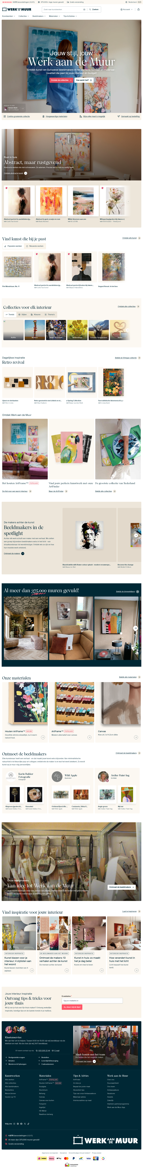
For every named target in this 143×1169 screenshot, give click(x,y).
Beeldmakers (38, 16)
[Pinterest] (18, 1124)
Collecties (23, 16)
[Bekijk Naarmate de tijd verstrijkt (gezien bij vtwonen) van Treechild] (33, 625)
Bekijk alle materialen (128, 677)
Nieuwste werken (36, 246)
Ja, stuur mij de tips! (72, 1007)
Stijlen (24, 314)
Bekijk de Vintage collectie (126, 358)
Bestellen (45, 1057)
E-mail (57, 1051)
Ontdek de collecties (59, 80)
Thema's (51, 314)
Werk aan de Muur (117, 1075)
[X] (25, 1124)
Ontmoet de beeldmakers (126, 753)
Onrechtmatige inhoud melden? (79, 1153)
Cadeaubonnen (47, 1064)
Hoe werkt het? (82, 80)
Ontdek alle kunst (129, 238)
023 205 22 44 (44, 1051)
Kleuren (37, 314)
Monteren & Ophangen (17, 1064)
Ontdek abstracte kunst (13, 173)
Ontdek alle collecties (127, 306)
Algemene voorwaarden (50, 1153)
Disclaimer (63, 1153)
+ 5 (22, 109)
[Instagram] (14, 1124)
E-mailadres (67, 996)
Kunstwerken (7, 16)
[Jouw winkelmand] (138, 9)
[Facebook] (21, 1124)
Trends (11, 314)
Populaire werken (15, 246)
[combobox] (62, 9)
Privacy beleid (96, 1153)
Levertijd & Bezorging (49, 1061)
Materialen (53, 16)
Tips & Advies (69, 16)
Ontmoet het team (83, 1061)
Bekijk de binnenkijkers (125, 591)
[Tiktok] (28, 1124)
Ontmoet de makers (12, 553)
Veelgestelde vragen (16, 1057)
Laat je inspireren (129, 911)
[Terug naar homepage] (16, 9)
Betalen (11, 1061)
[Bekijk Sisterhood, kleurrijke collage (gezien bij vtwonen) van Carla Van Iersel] (121, 633)
